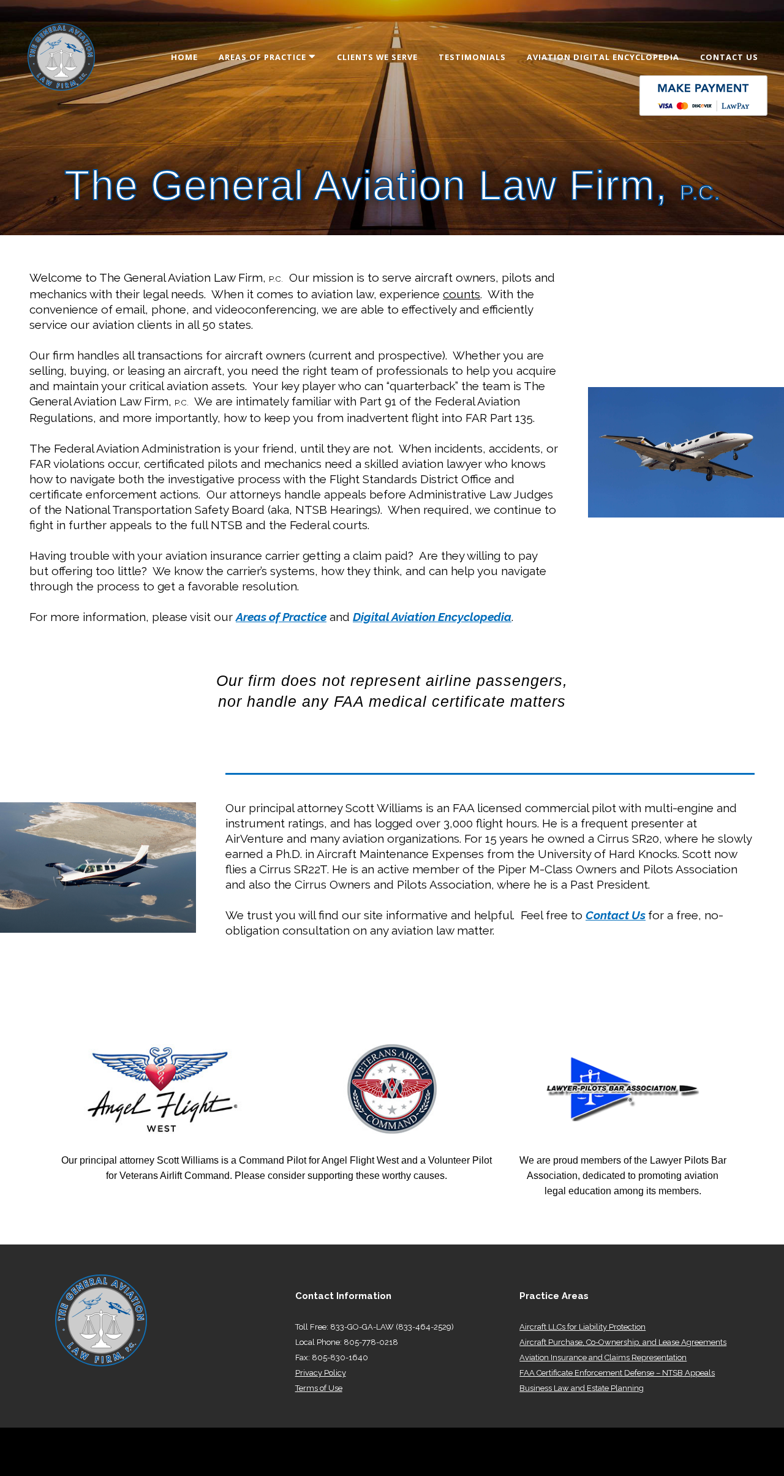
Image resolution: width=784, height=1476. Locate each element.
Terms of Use (318, 1388)
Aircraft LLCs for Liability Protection (582, 1326)
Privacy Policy (320, 1372)
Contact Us (616, 915)
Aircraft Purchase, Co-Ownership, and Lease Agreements (622, 1342)
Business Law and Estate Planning (581, 1388)
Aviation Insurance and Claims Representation (603, 1357)
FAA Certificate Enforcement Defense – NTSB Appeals (617, 1372)
